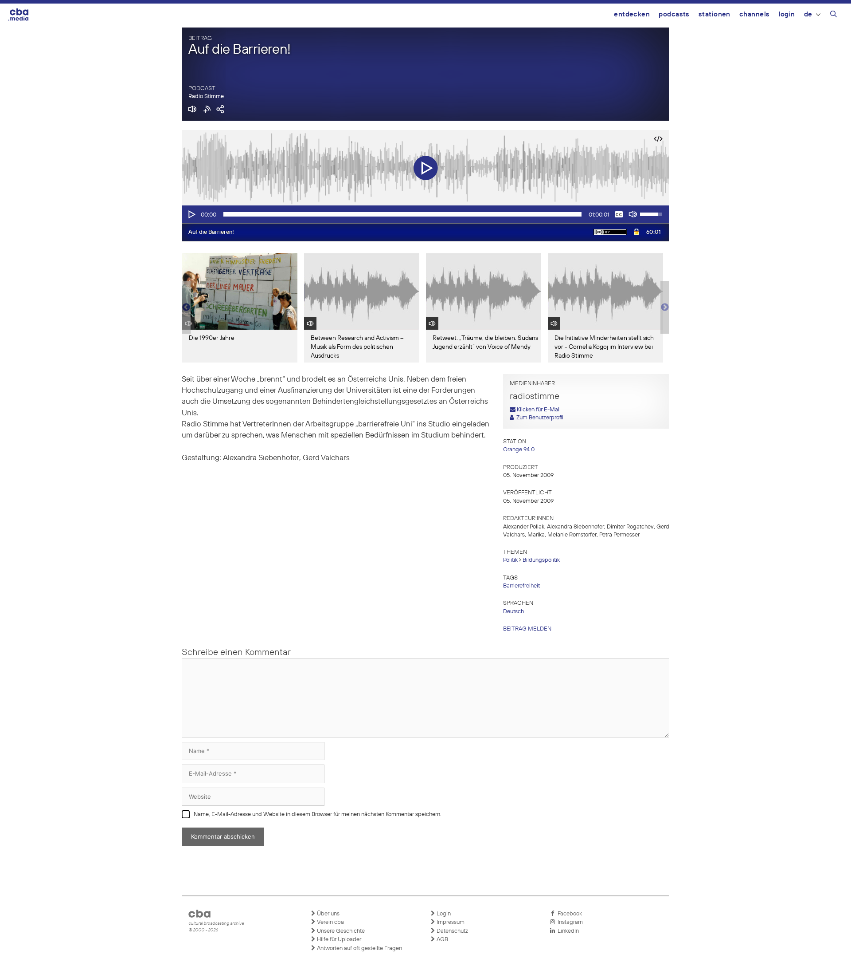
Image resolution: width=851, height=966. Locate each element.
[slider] (402, 214)
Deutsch (513, 612)
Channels (754, 14)
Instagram (569, 922)
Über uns (328, 914)
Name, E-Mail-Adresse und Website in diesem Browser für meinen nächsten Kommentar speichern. (317, 814)
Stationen (714, 14)
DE (808, 14)
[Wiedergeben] (191, 214)
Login (787, 14)
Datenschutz (451, 931)
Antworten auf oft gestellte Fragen (359, 948)
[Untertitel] (618, 214)
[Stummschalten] (632, 214)
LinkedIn (567, 931)
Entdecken (632, 14)
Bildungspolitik (541, 560)
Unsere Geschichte (340, 931)
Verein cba (330, 922)
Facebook (568, 914)
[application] (425, 214)
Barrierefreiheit (521, 586)
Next (664, 307)
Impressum (450, 922)
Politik (510, 560)
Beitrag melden (527, 629)
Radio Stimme (206, 96)
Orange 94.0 (519, 450)
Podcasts (674, 14)
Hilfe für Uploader (338, 939)
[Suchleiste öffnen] (833, 16)
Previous (186, 307)
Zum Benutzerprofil (538, 418)
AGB (441, 939)
